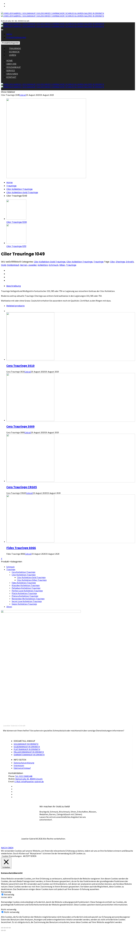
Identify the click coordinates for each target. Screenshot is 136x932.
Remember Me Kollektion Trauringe (28, 598)
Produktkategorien (16, 37)
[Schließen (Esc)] (2, 927)
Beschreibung (13, 285)
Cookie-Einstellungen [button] (12, 856)
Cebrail (22, 95)
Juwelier (32, 265)
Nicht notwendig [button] (8, 909)
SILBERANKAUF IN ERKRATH (27, 746)
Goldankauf (13, 265)
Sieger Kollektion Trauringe (24, 604)
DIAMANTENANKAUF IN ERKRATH (29, 754)
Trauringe (11, 185)
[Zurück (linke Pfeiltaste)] (2, 930)
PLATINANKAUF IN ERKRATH (27, 749)
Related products (15, 305)
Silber (62, 265)
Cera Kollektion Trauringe (23, 572)
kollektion (43, 265)
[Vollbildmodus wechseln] (7, 927)
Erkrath (130, 261)
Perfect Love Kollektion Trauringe (27, 590)
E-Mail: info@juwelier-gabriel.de (29, 781)
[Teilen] (5, 927)
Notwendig (9, 894)
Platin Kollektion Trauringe (24, 593)
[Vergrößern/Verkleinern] (10, 927)
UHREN (12, 55)
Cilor (112, 261)
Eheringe (120, 261)
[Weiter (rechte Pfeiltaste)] (5, 930)
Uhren (9, 606)
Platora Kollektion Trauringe (25, 596)
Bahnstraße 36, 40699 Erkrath (28, 778)
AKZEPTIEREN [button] (29, 856)
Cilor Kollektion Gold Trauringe (22, 192)
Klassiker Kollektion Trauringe (26, 585)
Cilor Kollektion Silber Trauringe (32, 580)
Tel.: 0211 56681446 (23, 776)
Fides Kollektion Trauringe (24, 582)
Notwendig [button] (6, 892)
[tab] (70, 286)
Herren (23, 265)
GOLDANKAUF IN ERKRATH (26, 744)
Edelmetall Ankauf (22, 768)
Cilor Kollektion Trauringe (19, 189)
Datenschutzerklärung (24, 762)
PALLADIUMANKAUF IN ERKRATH (29, 752)
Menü (9, 34)
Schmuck (53, 265)
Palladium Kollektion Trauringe (26, 588)
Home (9, 182)
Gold (3, 265)
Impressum (19, 765)
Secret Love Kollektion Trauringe (27, 601)
